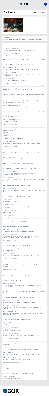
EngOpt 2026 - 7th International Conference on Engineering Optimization (21, 143)
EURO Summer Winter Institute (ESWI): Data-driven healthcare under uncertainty (23, 159)
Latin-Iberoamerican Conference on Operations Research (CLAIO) (19, 271)
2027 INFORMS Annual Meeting (10, 364)
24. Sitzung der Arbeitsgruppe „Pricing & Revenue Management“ (19, 297)
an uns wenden (40, 39)
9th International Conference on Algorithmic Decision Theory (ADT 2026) (21, 255)
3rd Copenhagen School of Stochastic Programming (16, 55)
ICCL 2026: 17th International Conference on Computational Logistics (20, 69)
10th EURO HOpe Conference (10, 212)
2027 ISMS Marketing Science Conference (13, 340)
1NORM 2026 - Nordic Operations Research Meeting (15, 226)
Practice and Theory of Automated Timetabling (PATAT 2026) (18, 64)
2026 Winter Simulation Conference (12, 280)
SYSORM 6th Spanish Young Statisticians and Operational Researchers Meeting (22, 349)
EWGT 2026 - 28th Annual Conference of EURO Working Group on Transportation (23, 89)
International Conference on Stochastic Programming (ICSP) (18, 373)
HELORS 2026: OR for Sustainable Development (28, 241)
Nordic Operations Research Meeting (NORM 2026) (15, 221)
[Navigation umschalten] (3, 4)
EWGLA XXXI (6, 324)
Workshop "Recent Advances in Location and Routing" (16, 245)
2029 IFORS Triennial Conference (11, 378)
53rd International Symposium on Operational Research (16, 185)
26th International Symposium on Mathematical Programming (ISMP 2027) (21, 354)
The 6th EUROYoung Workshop (10, 201)
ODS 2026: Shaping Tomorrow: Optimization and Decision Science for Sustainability (23, 111)
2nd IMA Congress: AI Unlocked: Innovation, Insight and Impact (18, 148)
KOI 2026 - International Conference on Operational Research (18, 163)
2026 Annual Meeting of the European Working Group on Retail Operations (21, 168)
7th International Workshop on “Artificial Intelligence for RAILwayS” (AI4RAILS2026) (23, 107)
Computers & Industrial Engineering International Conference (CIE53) (20, 231)
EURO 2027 (6, 344)
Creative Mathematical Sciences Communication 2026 (16, 196)
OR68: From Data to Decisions (10, 121)
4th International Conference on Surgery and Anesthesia (17, 275)
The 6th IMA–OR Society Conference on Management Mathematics (19, 302)
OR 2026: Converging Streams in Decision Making (15, 80)
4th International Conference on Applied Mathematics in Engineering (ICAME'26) (23, 85)
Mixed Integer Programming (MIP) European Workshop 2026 (17, 217)
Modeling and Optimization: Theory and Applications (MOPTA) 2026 (19, 50)
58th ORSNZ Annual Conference (11, 260)
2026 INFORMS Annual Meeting (10, 250)
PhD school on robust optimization (11, 116)
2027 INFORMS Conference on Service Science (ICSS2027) (17, 319)
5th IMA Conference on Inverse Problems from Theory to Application (20, 126)
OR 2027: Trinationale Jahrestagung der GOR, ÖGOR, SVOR (17, 359)
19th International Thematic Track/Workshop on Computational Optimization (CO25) (24, 59)
